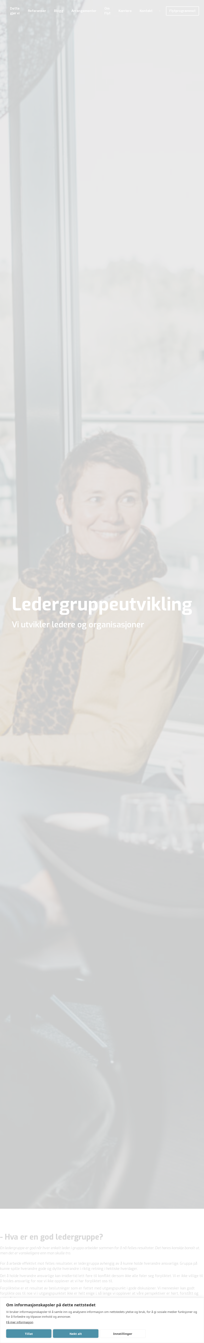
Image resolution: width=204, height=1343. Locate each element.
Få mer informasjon (19, 1322)
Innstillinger (122, 1334)
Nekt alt (76, 1334)
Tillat (29, 1334)
